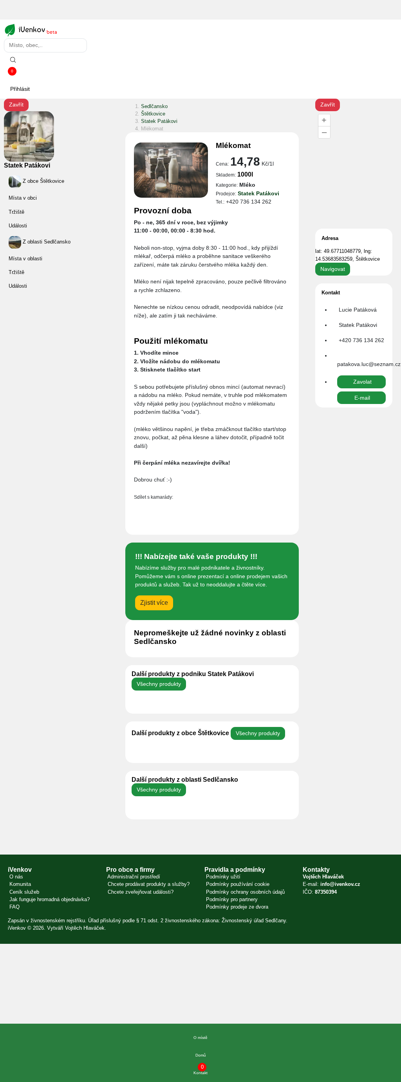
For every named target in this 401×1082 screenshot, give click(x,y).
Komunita (19, 884)
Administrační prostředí (133, 877)
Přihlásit (20, 89)
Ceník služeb (23, 892)
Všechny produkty (159, 684)
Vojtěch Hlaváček (85, 928)
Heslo (10, 1004)
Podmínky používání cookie (236, 884)
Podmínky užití (222, 877)
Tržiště (16, 212)
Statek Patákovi (27, 165)
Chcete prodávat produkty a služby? (148, 884)
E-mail (11, 962)
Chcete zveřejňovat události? (139, 892)
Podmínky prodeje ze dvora (236, 907)
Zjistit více (154, 602)
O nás (15, 877)
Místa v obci (23, 198)
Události (18, 226)
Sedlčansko (154, 106)
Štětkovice (153, 114)
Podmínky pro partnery (231, 899)
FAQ (14, 907)
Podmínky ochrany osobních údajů (244, 892)
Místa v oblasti (25, 258)
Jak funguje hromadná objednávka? (49, 899)
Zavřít (16, 104)
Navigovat (332, 269)
